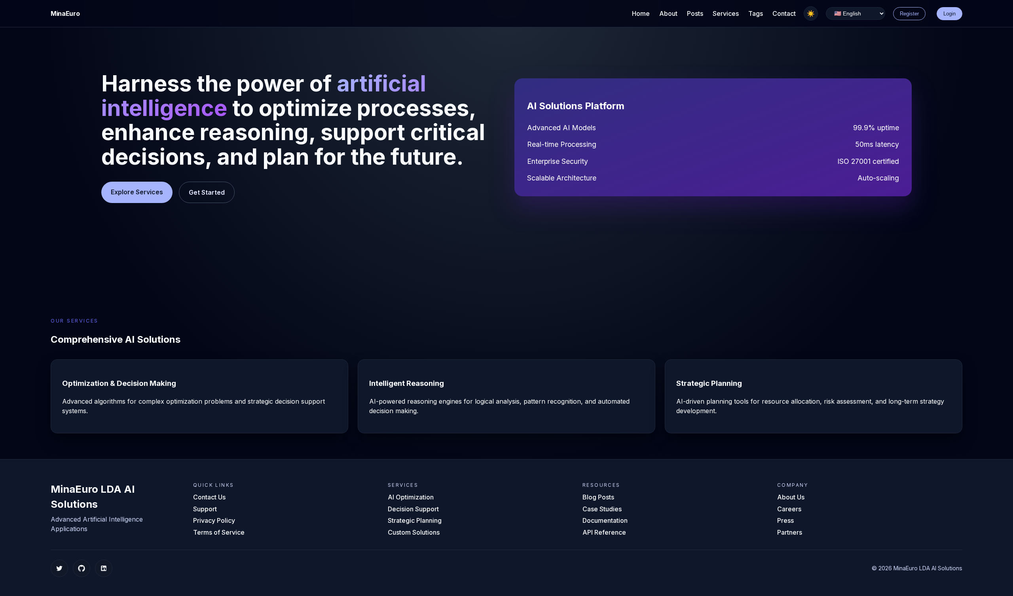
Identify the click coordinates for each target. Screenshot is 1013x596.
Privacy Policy (214, 520)
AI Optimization (411, 497)
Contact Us (209, 497)
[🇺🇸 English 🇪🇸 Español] (855, 13)
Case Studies (602, 509)
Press (785, 520)
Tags (755, 13)
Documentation (605, 520)
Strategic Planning (415, 520)
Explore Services (137, 192)
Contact (784, 13)
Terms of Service (219, 532)
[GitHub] (81, 568)
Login (949, 14)
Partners (789, 532)
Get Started (207, 192)
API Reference (604, 532)
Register (909, 14)
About (668, 13)
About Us (790, 497)
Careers (789, 509)
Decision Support (413, 509)
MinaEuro (65, 13)
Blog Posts (598, 497)
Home (641, 13)
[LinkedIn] (103, 568)
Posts (695, 13)
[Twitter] (59, 568)
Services (726, 13)
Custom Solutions (414, 532)
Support (205, 509)
